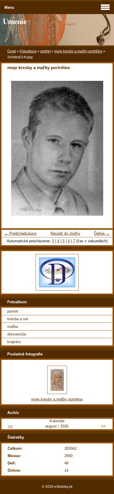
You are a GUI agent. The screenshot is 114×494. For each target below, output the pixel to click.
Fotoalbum (28, 51)
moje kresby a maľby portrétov (78, 51)
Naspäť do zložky (65, 233)
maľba (12, 326)
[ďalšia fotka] (103, 148)
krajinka (13, 342)
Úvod (11, 51)
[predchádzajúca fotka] (11, 148)
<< (10, 426)
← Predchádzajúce (20, 233)
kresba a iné (17, 319)
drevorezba (16, 334)
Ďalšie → (102, 233)
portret (45, 51)
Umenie (15, 21)
